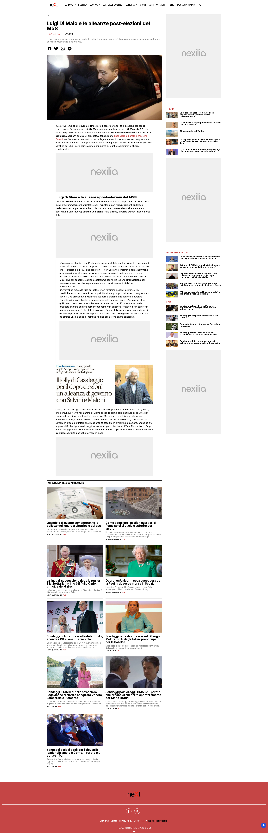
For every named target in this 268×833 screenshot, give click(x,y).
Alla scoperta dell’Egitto (192, 131)
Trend (171, 5)
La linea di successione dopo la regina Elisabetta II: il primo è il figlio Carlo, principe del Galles (73, 583)
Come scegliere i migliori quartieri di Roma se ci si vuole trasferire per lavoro (131, 525)
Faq (199, 5)
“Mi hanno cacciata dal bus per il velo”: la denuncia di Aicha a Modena (200, 293)
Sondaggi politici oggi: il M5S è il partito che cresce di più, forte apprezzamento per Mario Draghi (133, 695)
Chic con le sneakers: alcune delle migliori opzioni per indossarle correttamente (197, 114)
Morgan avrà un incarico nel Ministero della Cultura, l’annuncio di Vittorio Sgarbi (200, 284)
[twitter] (56, 50)
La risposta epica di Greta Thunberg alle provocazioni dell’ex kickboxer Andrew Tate (200, 141)
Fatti (151, 5)
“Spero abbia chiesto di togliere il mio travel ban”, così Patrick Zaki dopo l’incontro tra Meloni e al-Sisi (198, 275)
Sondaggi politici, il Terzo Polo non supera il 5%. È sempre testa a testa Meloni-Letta (198, 307)
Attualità (70, 5)
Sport (143, 5)
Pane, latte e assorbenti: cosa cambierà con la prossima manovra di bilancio (200, 257)
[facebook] (49, 50)
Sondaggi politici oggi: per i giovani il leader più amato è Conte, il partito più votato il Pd (73, 752)
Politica (82, 5)
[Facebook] (127, 809)
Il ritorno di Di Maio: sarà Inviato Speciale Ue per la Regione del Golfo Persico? (200, 266)
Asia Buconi (111, 651)
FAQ (48, 16)
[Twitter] (135, 809)
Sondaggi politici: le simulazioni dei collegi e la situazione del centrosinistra (200, 342)
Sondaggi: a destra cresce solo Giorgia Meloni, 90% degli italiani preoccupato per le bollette (133, 639)
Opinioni (160, 5)
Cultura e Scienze (112, 5)
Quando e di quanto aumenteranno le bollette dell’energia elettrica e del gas (74, 524)
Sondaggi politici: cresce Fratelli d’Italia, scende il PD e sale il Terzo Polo (75, 638)
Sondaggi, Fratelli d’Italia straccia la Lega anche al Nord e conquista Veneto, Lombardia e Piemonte (75, 695)
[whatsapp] (63, 50)
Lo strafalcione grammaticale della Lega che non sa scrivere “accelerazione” (200, 150)
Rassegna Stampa (185, 5)
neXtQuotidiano (54, 34)
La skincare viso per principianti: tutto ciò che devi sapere (200, 123)
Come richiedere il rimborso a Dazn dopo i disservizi (200, 325)
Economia (95, 5)
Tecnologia (130, 5)
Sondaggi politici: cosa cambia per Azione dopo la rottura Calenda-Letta (198, 333)
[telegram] (69, 50)
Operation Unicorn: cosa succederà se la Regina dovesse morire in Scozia (133, 582)
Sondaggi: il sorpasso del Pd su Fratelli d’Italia (199, 316)
